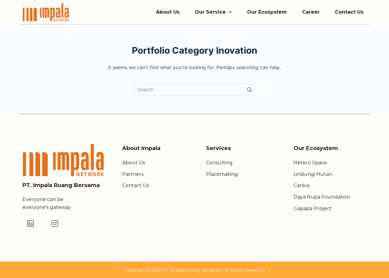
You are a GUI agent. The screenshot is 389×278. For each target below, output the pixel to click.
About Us (168, 12)
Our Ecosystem (267, 12)
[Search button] (249, 89)
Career (311, 12)
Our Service (210, 12)
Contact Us (349, 12)
